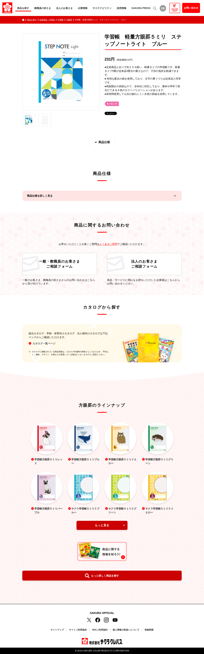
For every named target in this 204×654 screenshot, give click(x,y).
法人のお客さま (64, 8)
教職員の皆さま (42, 8)
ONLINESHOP (174, 10)
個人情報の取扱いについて (126, 629)
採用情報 (121, 8)
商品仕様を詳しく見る (40, 195)
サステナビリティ (102, 8)
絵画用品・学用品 (47, 20)
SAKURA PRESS (140, 8)
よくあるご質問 (108, 244)
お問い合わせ (191, 7)
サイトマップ (57, 629)
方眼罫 (69, 20)
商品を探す (23, 8)
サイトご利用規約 (78, 629)
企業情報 (82, 8)
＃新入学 (113, 104)
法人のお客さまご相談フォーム (144, 263)
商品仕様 (104, 142)
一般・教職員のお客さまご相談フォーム (59, 263)
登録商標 (149, 629)
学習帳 (60, 20)
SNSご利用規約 (100, 629)
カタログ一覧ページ (44, 343)
